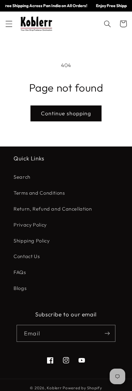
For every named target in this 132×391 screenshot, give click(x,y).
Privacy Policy (30, 224)
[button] (9, 24)
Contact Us (27, 256)
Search (22, 177)
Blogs (20, 288)
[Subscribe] (107, 333)
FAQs (20, 272)
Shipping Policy (31, 240)
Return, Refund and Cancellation (53, 209)
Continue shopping (66, 113)
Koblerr (54, 387)
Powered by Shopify (82, 387)
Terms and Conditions (39, 193)
